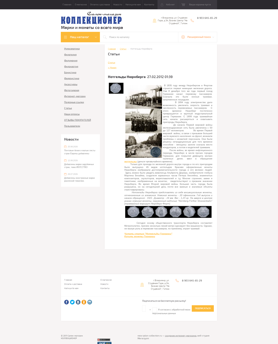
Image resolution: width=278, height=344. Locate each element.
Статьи (68, 108)
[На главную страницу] (91, 18)
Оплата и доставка (100, 4)
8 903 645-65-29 (207, 18)
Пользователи (72, 126)
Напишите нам (133, 4)
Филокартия (71, 66)
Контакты (149, 4)
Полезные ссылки (74, 102)
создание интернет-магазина (180, 335)
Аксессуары (70, 84)
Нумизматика (72, 48)
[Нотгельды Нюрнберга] (143, 121)
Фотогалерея (71, 90)
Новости (117, 4)
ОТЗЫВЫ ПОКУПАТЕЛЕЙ (77, 120)
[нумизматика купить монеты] (168, 212)
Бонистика (70, 72)
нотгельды (130, 161)
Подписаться (203, 308)
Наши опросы (72, 114)
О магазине (81, 4)
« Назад (112, 67)
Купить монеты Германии (139, 236)
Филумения (70, 60)
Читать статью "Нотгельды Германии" (148, 233)
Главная (67, 4)
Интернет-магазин (75, 96)
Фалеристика (71, 78)
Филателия (70, 54)
